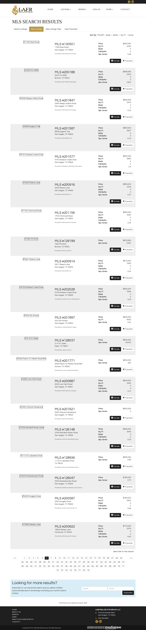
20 (108, 558)
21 (112, 558)
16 (90, 558)
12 (73, 558)
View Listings (36, 29)
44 (110, 562)
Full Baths (102, 52)
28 (40, 562)
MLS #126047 (65, 478)
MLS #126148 (65, 429)
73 (62, 570)
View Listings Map (53, 29)
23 (121, 558)
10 (64, 558)
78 (84, 570)
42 (101, 562)
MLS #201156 (65, 213)
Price (99, 35)
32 (58, 562)
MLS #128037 (65, 340)
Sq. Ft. (123, 35)
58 (66, 566)
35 (71, 562)
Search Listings (20, 29)
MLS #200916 (65, 184)
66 (101, 566)
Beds (108, 35)
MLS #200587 (65, 498)
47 (123, 562)
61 (79, 566)
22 (117, 558)
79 (88, 570)
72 (58, 570)
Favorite (129, 61)
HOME (50, 9)
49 (27, 566)
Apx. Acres (102, 54)
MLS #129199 (65, 241)
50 (31, 566)
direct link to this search (123, 551)
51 (36, 566)
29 (44, 562)
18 (99, 558)
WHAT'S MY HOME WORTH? (23, 619)
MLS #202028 (65, 289)
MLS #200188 (65, 72)
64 (93, 566)
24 (22, 562)
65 (97, 566)
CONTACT (125, 9)
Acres (130, 35)
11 (69, 558)
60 (75, 566)
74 (66, 570)
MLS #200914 (65, 261)
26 (31, 562)
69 (115, 566)
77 (79, 570)
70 (119, 566)
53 (44, 566)
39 (88, 562)
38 (84, 562)
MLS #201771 (65, 360)
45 (115, 562)
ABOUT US (16, 612)
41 (97, 562)
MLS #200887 (65, 381)
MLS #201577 (65, 156)
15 (86, 558)
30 (49, 562)
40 (93, 562)
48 (22, 566)
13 (77, 558)
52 (40, 566)
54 (49, 566)
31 (53, 562)
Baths (115, 35)
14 (82, 558)
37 (79, 562)
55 (53, 566)
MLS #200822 (65, 526)
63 (88, 566)
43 (106, 562)
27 (36, 562)
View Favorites (71, 29)
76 (75, 570)
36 (75, 562)
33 (62, 562)
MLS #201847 (65, 100)
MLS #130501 (65, 44)
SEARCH (82, 9)
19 (104, 558)
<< (15, 558)
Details (116, 61)
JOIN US (96, 9)
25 (27, 562)
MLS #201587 (65, 128)
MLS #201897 (65, 317)
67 (106, 566)
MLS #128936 (65, 457)
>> (131, 558)
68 (110, 566)
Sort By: (93, 35)
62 (84, 566)
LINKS (14, 617)
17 (95, 558)
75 (71, 570)
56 (58, 566)
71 (123, 566)
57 (62, 566)
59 (71, 566)
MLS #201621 (65, 409)
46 (119, 562)
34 (66, 562)
